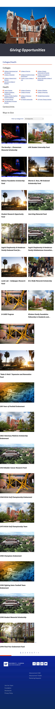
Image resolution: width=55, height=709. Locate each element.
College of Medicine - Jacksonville (9, 93)
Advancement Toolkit (35, 675)
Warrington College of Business (9, 82)
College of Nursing (25, 92)
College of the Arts (25, 71)
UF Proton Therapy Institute (44, 99)
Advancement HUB (34, 673)
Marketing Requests (35, 678)
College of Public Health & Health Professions (10, 96)
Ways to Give (8, 112)
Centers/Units (8, 106)
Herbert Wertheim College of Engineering (45, 79)
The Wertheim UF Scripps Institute (10, 102)
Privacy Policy (9, 693)
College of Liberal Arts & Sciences (10, 79)
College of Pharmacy (43, 92)
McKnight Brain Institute (43, 96)
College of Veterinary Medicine (26, 96)
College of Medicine (42, 90)
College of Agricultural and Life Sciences (10, 72)
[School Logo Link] (14, 664)
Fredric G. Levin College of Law (27, 79)
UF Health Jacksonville (26, 99)
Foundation (8, 688)
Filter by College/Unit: (17, 119)
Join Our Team (9, 685)
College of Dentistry (26, 90)
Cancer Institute (8, 90)
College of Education (9, 75)
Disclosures (8, 690)
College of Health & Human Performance (27, 75)
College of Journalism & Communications (43, 75)
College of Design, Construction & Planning (43, 72)
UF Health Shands (8, 99)
